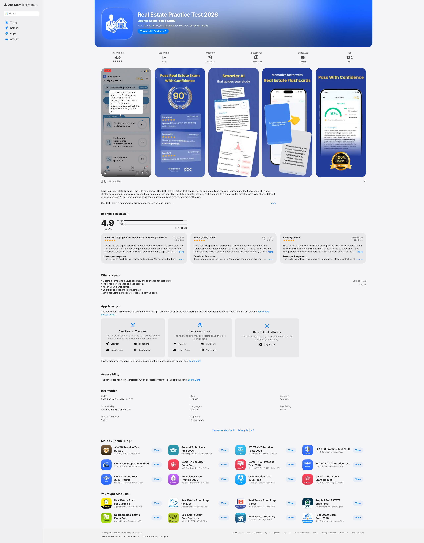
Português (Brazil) (328, 533)
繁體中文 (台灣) (358, 533)
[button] (21, 22)
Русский (277, 533)
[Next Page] (369, 122)
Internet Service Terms (110, 536)
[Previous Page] (97, 122)
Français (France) (302, 533)
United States (237, 533)
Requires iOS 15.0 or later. (114, 409)
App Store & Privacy (132, 536)
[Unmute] (142, 173)
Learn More (195, 361)
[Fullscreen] (147, 173)
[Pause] (137, 173)
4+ (281, 409)
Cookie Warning (151, 536)
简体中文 (287, 533)
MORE (181, 251)
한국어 (315, 533)
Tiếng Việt (344, 533)
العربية (267, 533)
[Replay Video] (105, 173)
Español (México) (254, 533)
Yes (103, 420)
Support (164, 536)
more (273, 203)
